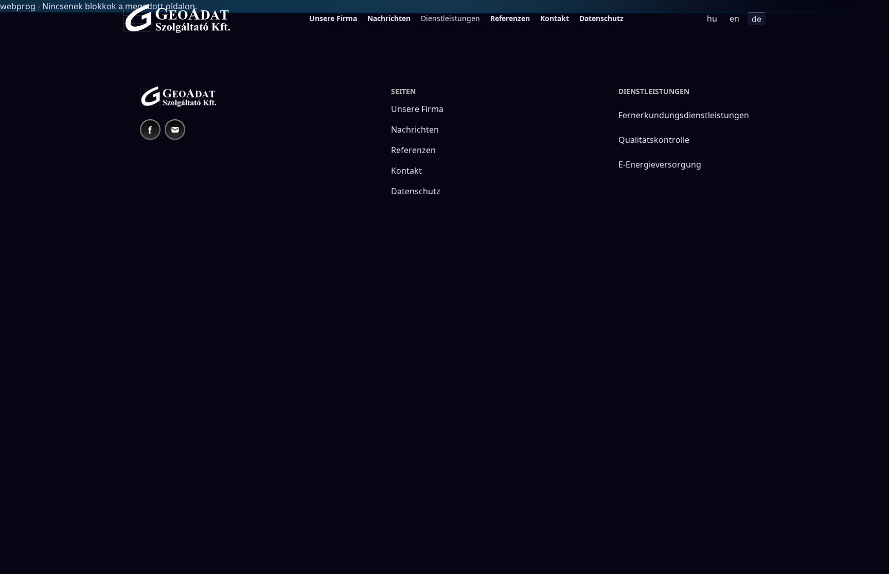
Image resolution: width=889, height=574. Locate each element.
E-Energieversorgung (659, 164)
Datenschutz (601, 18)
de (756, 19)
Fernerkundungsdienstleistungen (683, 115)
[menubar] (466, 18)
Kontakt (554, 18)
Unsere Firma (333, 18)
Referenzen (510, 18)
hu (712, 18)
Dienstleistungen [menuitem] (450, 18)
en (734, 18)
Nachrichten (389, 18)
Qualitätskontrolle (653, 139)
